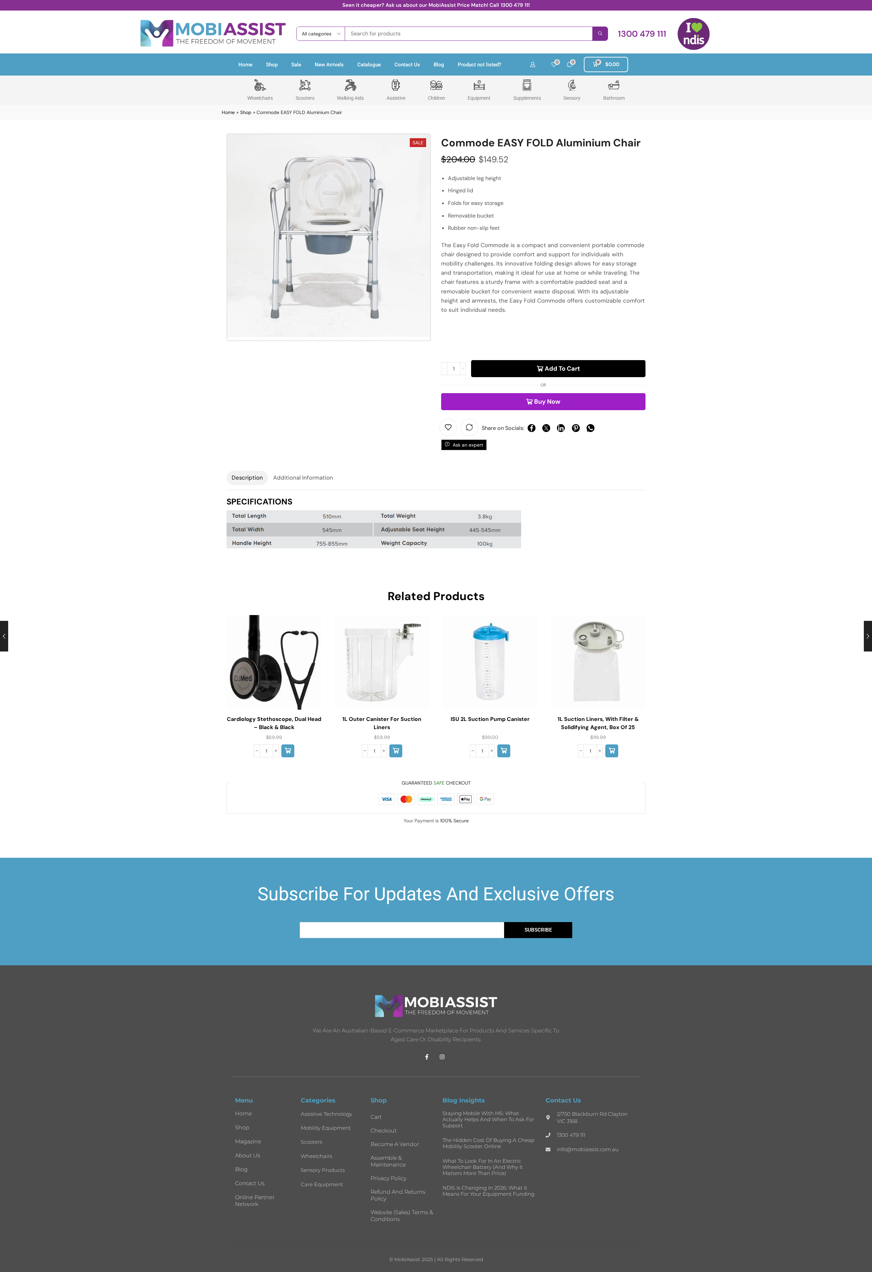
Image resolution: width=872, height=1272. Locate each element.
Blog (439, 65)
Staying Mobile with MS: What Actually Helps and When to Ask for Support (488, 1119)
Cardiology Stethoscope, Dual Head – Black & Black (274, 723)
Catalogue (369, 65)
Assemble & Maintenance (388, 1161)
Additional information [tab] (303, 477)
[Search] (600, 34)
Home (245, 65)
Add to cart (562, 369)
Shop (272, 65)
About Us (247, 1155)
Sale (296, 65)
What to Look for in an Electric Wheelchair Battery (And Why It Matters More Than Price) (482, 1167)
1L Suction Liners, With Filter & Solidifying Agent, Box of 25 (598, 723)
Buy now (547, 402)
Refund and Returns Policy (398, 1195)
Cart (376, 1117)
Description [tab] (247, 477)
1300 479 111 (515, 5)
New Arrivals (329, 65)
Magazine (248, 1141)
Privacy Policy (388, 1178)
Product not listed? (479, 65)
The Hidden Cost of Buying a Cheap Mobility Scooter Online (488, 1143)
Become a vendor (395, 1144)
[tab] (247, 478)
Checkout (383, 1130)
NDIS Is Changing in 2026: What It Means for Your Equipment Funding (488, 1191)
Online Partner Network (255, 1200)
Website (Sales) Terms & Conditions (402, 1215)
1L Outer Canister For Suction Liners (381, 723)
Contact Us (407, 65)
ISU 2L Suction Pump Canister (490, 719)
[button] (642, 34)
